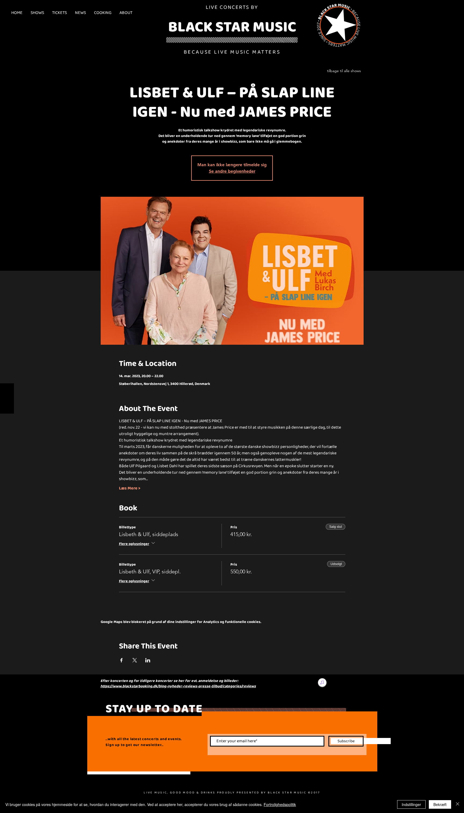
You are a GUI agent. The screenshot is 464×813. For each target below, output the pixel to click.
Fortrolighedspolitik (280, 804)
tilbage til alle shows (344, 70)
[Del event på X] (134, 660)
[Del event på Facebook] (121, 660)
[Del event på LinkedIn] (147, 660)
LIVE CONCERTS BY (232, 7)
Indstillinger (411, 804)
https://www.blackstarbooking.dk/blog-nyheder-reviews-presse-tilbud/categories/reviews (178, 686)
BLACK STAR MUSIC (232, 26)
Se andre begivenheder (232, 171)
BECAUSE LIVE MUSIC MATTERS (232, 52)
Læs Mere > (129, 488)
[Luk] (457, 804)
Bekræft (440, 804)
